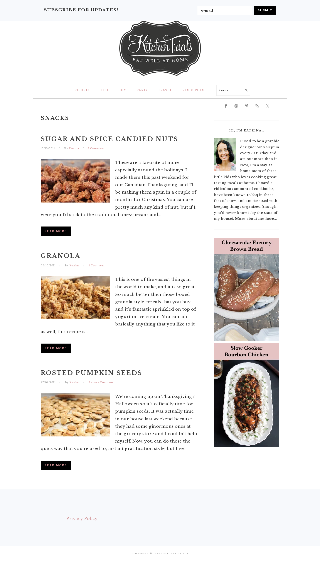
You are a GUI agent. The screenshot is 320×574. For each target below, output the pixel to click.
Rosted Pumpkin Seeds (91, 372)
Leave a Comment (101, 382)
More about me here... (256, 218)
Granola (60, 255)
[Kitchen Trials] (160, 77)
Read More (56, 231)
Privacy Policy (82, 518)
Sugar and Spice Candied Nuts (109, 139)
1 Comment (96, 148)
